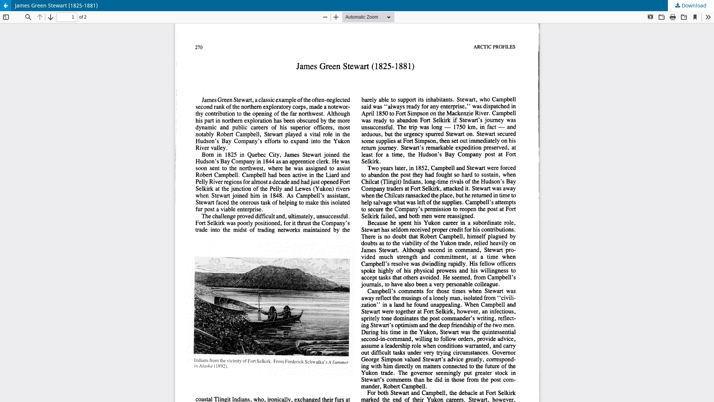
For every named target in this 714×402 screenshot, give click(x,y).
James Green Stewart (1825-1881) (56, 5)
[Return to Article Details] (5, 5)
